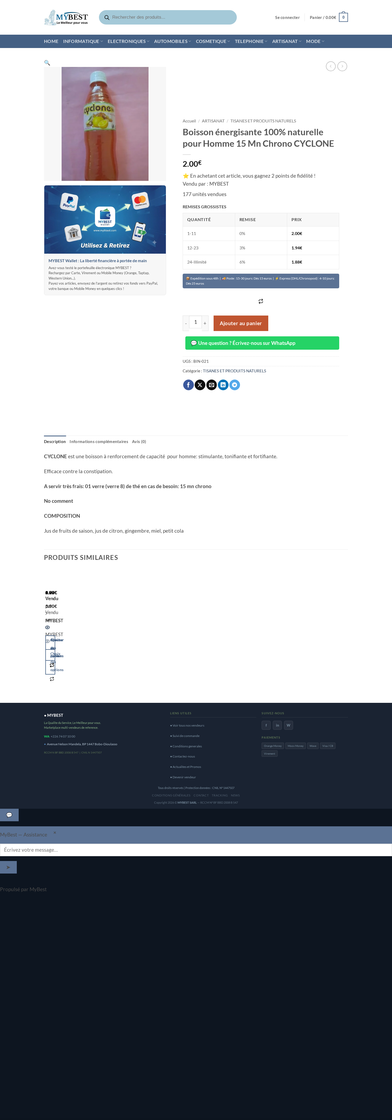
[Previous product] (342, 66)
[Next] (65, 633)
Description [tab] (55, 441)
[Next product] (331, 66)
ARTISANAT (285, 41)
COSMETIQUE (211, 41)
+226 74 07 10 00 (63, 736)
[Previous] (47, 633)
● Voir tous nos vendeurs (187, 725)
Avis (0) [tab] (139, 441)
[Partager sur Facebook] (188, 385)
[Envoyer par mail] (211, 385)
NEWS (235, 795)
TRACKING (220, 795)
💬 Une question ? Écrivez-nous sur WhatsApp (243, 343)
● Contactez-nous (182, 756)
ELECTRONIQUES (127, 41)
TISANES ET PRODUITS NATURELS (263, 120)
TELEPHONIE (249, 41)
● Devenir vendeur (183, 777)
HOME (51, 41)
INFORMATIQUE (81, 41)
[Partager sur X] (200, 385)
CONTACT (201, 795)
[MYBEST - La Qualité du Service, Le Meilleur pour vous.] (66, 17)
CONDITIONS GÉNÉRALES (171, 795)
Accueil (189, 120)
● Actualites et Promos (185, 767)
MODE (313, 41)
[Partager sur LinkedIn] (223, 385)
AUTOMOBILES (170, 41)
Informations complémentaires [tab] (99, 441)
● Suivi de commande (184, 736)
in (277, 725)
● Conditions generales (186, 746)
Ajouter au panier (241, 323)
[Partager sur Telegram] (234, 385)
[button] (287, 17)
